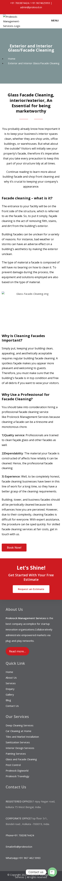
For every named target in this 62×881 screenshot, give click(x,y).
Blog (8, 700)
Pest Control (13, 765)
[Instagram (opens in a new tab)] (33, 11)
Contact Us (12, 706)
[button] (14, 547)
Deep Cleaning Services (19, 725)
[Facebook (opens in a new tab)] (25, 11)
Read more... (17, 651)
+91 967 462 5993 (29, 858)
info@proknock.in (22, 846)
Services (11, 683)
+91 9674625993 (40, 3)
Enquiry (10, 689)
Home (9, 672)
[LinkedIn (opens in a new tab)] (37, 11)
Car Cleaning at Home (18, 731)
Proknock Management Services (28, 417)
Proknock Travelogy (17, 776)
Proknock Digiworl (16, 770)
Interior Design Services (20, 748)
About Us (11, 677)
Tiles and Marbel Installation (22, 736)
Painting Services (16, 753)
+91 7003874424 (19, 3)
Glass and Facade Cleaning (21, 759)
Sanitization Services (18, 742)
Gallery (10, 694)
